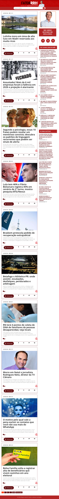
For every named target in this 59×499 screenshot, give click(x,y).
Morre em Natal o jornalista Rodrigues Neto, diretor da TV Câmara (45, 198)
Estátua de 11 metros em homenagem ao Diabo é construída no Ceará (47, 117)
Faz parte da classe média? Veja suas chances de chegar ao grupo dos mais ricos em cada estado (48, 62)
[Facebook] (43, 41)
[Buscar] (44, 8)
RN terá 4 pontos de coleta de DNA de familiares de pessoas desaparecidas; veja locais (45, 189)
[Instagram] (48, 41)
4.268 (14, 492)
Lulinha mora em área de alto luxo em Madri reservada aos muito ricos (45, 136)
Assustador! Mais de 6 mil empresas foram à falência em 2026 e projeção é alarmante (45, 144)
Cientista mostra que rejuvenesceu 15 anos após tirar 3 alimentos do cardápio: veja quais (49, 124)
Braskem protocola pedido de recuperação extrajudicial (46, 173)
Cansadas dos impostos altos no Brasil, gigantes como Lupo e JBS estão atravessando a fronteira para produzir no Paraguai (48, 53)
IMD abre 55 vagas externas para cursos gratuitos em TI (48, 103)
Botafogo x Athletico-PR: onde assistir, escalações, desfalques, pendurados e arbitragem (46, 180)
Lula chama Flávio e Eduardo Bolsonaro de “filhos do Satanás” (47, 96)
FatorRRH (29, 5)
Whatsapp (10, 53)
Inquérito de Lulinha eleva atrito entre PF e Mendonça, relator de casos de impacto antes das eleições (48, 88)
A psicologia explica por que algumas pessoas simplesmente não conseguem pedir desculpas (48, 69)
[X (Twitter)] (53, 41)
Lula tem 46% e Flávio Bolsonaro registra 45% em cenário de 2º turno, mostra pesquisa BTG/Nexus (45, 164)
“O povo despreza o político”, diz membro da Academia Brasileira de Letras (47, 110)
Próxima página (19, 492)
